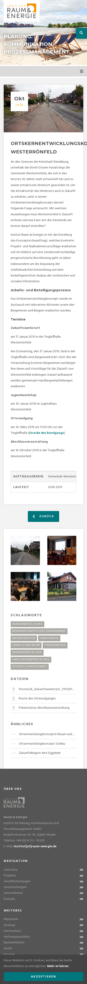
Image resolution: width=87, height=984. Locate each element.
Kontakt (9, 899)
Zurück (46, 516)
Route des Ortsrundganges (37, 698)
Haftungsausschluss (17, 937)
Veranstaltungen (15, 887)
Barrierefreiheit (14, 942)
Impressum (11, 919)
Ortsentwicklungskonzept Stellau (42, 743)
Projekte (10, 875)
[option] (43, 32)
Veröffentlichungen (17, 881)
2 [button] (43, 59)
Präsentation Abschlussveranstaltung (44, 708)
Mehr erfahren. (58, 966)
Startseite (11, 870)
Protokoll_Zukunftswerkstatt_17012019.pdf (47, 689)
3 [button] (50, 59)
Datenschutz (12, 931)
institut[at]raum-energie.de (35, 846)
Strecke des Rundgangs (46, 433)
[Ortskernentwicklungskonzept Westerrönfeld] (43, 108)
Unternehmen (13, 893)
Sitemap (9, 925)
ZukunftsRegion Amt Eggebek (40, 753)
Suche (8, 948)
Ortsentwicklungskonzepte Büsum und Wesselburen (47, 734)
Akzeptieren (43, 976)
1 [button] (36, 59)
